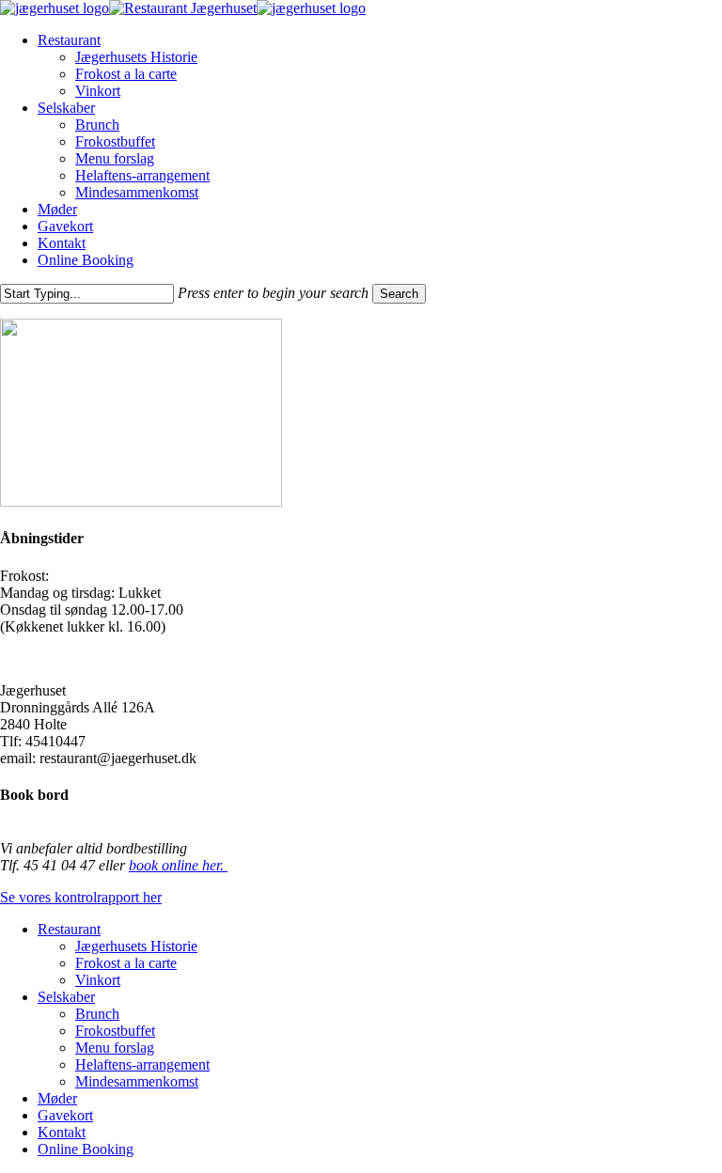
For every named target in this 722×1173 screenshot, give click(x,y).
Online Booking (85, 1149)
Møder (57, 1098)
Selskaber (66, 997)
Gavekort (65, 1115)
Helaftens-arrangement (142, 1064)
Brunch (97, 1014)
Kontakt (62, 1132)
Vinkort (97, 980)
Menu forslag (114, 1048)
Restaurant (69, 929)
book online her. (178, 865)
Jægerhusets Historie (136, 946)
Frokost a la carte (126, 963)
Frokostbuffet (115, 1031)
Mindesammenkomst (136, 1081)
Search (399, 294)
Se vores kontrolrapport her (81, 897)
